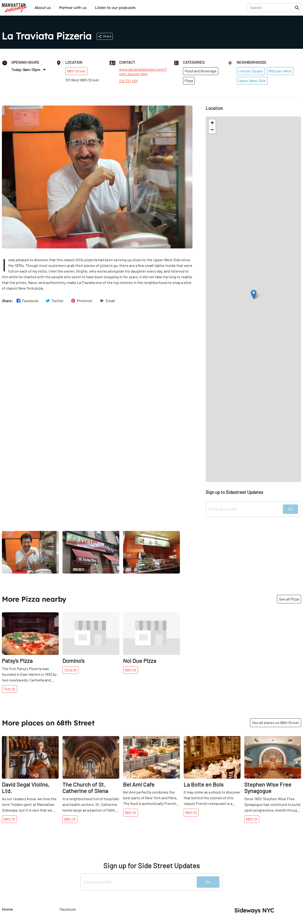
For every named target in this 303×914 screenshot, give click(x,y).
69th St (130, 670)
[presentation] (272, 8)
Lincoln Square (250, 71)
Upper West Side (252, 80)
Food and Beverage (201, 71)
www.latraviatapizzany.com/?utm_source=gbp (143, 71)
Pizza (189, 80)
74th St (9, 689)
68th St (9, 819)
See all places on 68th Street (275, 722)
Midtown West (280, 71)
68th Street (76, 71)
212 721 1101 (128, 81)
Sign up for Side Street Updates (151, 865)
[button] (254, 294)
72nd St (70, 670)
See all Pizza (289, 599)
